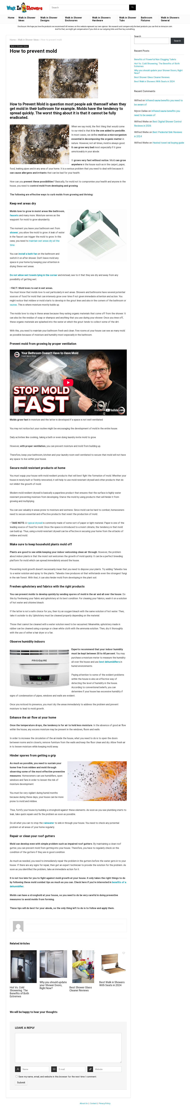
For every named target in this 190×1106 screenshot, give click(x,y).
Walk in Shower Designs (48, 19)
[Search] (132, 7)
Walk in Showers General (170, 19)
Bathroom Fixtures (146, 19)
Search (137, 36)
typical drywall (34, 523)
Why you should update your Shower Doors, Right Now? (53, 985)
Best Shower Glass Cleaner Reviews (80, 989)
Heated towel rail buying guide (168, 142)
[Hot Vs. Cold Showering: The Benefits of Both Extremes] (24, 952)
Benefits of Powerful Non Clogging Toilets (155, 59)
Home (11, 17)
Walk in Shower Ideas (26, 19)
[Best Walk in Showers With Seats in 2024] (113, 952)
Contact (93, 1103)
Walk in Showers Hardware (101, 19)
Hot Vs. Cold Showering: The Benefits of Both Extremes (19, 992)
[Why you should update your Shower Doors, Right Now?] (53, 952)
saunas (13, 304)
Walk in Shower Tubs (127, 19)
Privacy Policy (104, 1103)
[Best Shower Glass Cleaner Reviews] (83, 952)
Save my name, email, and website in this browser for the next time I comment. (58, 1076)
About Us (84, 1103)
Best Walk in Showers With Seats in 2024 (112, 984)
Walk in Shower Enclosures (73, 19)
